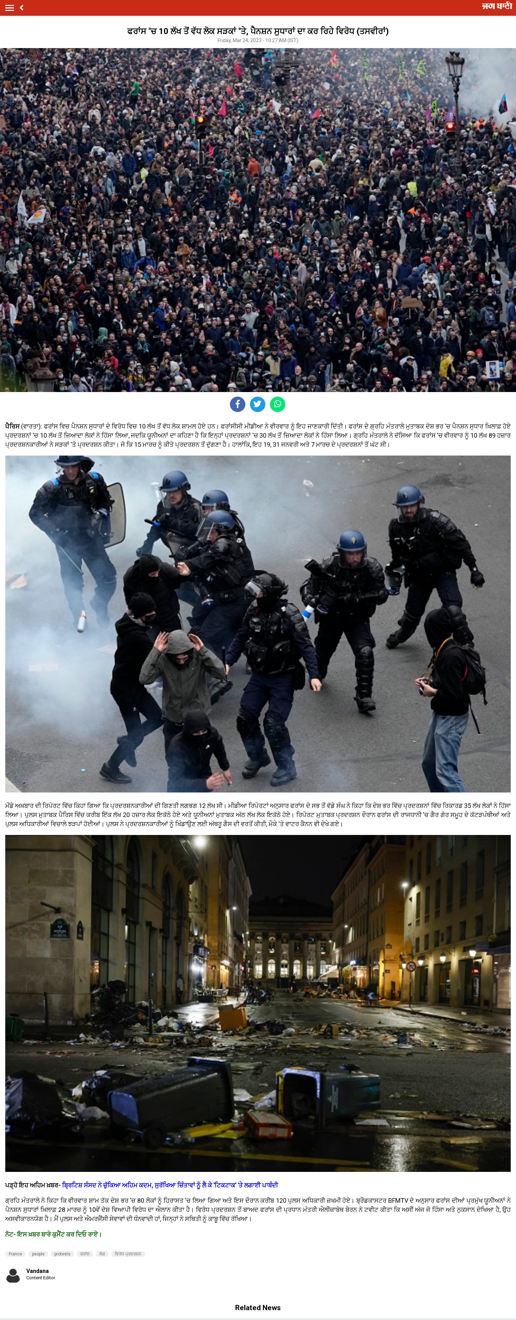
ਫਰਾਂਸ (85, 1254)
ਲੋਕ (102, 1254)
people (38, 1254)
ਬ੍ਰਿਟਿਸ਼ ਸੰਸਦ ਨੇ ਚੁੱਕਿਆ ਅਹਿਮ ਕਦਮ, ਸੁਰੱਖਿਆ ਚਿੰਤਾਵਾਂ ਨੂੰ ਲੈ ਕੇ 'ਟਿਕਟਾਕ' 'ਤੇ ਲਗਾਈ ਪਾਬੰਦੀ (169, 1185)
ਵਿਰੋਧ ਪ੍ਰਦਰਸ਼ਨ (128, 1254)
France (15, 1254)
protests (62, 1254)
